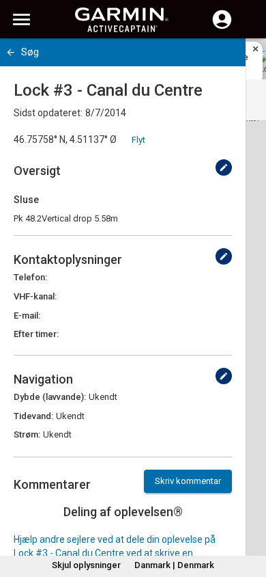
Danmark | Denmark (174, 565)
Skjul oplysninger (86, 565)
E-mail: (27, 315)
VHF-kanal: (35, 296)
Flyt (138, 140)
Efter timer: (36, 334)
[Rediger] (224, 167)
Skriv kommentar (188, 481)
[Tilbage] (10, 52)
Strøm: (27, 434)
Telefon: (30, 277)
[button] (249, 515)
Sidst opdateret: (48, 112)
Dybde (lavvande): (50, 397)
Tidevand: (33, 416)
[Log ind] (222, 27)
